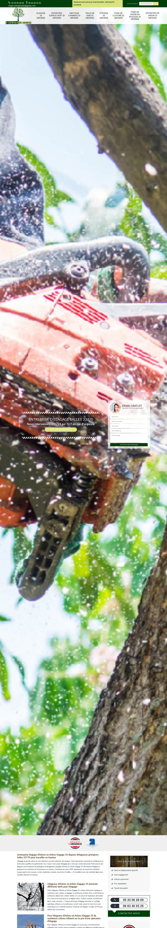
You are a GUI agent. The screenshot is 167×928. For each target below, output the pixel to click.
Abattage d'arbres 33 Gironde (74, 15)
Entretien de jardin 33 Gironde (152, 15)
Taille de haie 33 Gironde (89, 15)
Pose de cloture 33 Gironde (118, 15)
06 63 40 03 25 (34, 3)
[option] (83, 464)
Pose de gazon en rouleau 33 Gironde (135, 15)
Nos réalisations (61, 430)
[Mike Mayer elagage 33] (18, 15)
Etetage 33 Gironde (104, 15)
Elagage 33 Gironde (41, 15)
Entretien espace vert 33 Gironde (57, 15)
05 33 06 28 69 (17, 3)
